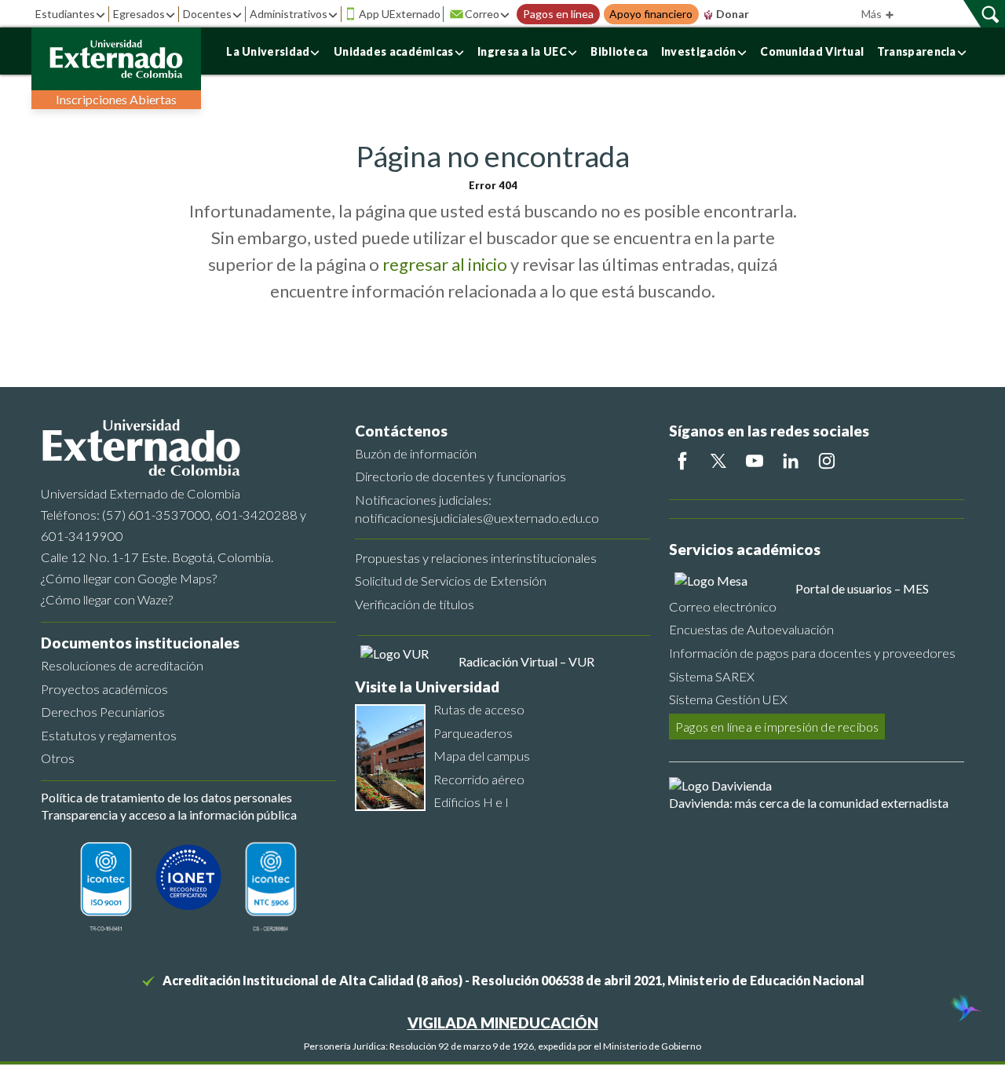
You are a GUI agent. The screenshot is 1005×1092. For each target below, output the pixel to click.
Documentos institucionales (140, 643)
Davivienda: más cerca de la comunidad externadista (808, 802)
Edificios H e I (471, 801)
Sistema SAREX (712, 676)
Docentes (207, 13)
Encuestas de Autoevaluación (751, 629)
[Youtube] (754, 460)
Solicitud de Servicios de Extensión (450, 580)
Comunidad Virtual (812, 51)
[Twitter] (718, 460)
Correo (482, 13)
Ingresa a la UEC (522, 51)
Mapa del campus (481, 755)
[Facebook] (682, 460)
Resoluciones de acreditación (122, 665)
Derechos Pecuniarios (103, 711)
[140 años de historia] (964, 1009)
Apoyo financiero (651, 14)
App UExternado (399, 13)
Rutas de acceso (478, 709)
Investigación (698, 51)
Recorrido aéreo (478, 779)
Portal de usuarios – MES (862, 588)
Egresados (139, 13)
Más (872, 13)
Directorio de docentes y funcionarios (460, 476)
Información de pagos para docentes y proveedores (812, 652)
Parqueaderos (473, 732)
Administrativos (288, 13)
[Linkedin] (790, 460)
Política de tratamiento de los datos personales (166, 797)
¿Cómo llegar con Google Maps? (129, 578)
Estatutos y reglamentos (109, 735)
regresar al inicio (444, 264)
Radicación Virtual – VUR (526, 661)
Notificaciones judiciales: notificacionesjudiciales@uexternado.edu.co (477, 508)
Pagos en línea (558, 14)
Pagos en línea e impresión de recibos (777, 726)
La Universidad (267, 51)
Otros (58, 758)
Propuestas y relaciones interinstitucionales (476, 557)
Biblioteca (619, 51)
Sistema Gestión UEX (728, 699)
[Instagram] (826, 460)
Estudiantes (65, 13)
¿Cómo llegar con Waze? (107, 599)
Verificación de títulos (414, 604)
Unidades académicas (394, 51)
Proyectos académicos (104, 688)
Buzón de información (416, 453)
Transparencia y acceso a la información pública (169, 814)
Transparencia (916, 51)
